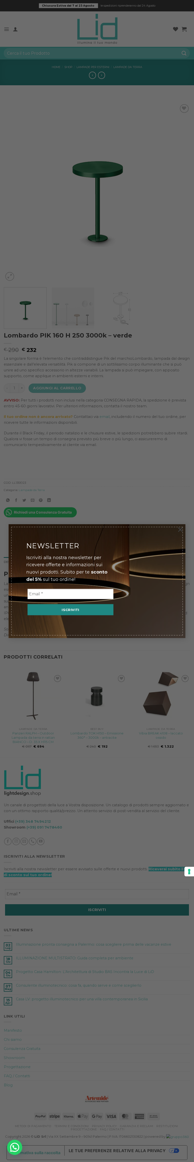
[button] (14, 1147)
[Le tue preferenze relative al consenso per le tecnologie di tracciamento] (189, 871)
